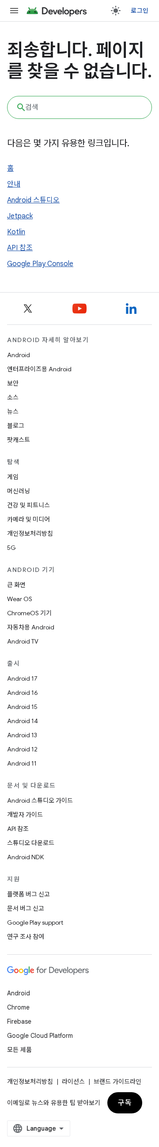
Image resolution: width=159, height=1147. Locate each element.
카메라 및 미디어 (28, 519)
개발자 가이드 (25, 815)
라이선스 (73, 1081)
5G (11, 548)
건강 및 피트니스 (28, 505)
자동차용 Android (30, 627)
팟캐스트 (18, 440)
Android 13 (22, 735)
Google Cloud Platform (40, 1036)
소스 (13, 397)
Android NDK (25, 857)
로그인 (139, 11)
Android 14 (22, 721)
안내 (13, 184)
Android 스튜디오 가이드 (40, 800)
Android (18, 355)
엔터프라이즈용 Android (39, 369)
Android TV (22, 641)
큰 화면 (16, 585)
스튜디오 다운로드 (30, 843)
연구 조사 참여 (25, 937)
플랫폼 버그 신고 (28, 894)
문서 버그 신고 (25, 908)
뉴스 (13, 411)
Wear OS (19, 599)
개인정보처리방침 (30, 533)
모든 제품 (19, 1050)
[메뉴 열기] (14, 10)
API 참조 (20, 248)
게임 (13, 477)
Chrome (18, 1007)
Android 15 (22, 707)
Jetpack (20, 216)
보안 (13, 383)
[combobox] (79, 107)
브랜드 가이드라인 (117, 1081)
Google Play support (35, 922)
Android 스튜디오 (33, 200)
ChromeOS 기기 (29, 613)
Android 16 (22, 693)
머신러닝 (18, 491)
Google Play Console (40, 263)
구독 (125, 1102)
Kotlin (16, 232)
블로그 (15, 426)
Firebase (19, 1021)
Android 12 (22, 749)
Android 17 (22, 678)
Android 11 (22, 763)
